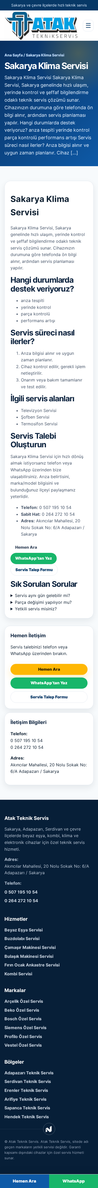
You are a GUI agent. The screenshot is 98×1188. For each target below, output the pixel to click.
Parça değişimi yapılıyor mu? (43, 602)
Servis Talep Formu (34, 569)
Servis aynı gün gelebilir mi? (42, 595)
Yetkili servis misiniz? (36, 608)
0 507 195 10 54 (26, 740)
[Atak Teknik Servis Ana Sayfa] (41, 25)
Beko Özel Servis (21, 1010)
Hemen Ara (26, 547)
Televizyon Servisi (38, 410)
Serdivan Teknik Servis (27, 1081)
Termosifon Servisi (39, 423)
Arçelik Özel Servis (23, 1001)
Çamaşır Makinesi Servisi (30, 947)
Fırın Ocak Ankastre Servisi (32, 964)
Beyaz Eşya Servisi (23, 929)
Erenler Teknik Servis (26, 1090)
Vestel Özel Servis (23, 1045)
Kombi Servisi (18, 973)
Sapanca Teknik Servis (27, 1107)
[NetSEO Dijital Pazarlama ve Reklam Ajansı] (49, 1129)
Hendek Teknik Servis (26, 1116)
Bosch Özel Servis (23, 1018)
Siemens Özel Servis (25, 1027)
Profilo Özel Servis (23, 1036)
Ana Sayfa (13, 55)
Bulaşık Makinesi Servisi (28, 956)
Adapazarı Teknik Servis (29, 1072)
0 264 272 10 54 (26, 747)
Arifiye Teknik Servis (25, 1099)
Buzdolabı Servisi (21, 938)
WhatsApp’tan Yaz (33, 558)
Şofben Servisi (35, 417)
